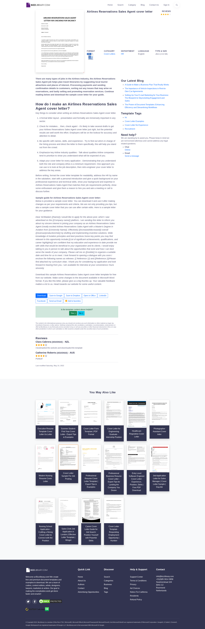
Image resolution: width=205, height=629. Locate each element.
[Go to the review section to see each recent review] (166, 14)
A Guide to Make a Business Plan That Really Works (147, 85)
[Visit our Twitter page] (28, 601)
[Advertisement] (128, 32)
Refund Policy (136, 600)
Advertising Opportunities (88, 592)
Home (110, 5)
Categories (108, 581)
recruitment (130, 129)
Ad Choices (135, 588)
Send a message (132, 156)
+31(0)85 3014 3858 (164, 579)
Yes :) (73, 313)
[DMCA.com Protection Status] (50, 601)
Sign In (166, 5)
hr (126, 117)
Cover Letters (109, 54)
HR (122, 54)
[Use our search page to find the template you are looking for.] (176, 5)
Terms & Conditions (138, 581)
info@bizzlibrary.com (165, 576)
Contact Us (154, 5)
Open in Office (90, 296)
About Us (82, 581)
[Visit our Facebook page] (34, 601)
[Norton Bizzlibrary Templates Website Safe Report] (37, 609)
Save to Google (55, 296)
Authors (81, 584)
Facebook (41, 301)
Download (41, 296)
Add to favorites (74, 301)
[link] (28, 601)
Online (127, 150)
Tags (106, 592)
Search (120, 5)
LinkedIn (102, 296)
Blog (143, 5)
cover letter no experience (136, 125)
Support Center (136, 577)
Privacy (133, 584)
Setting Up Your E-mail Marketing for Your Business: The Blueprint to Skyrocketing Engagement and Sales (147, 98)
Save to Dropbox (73, 296)
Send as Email (55, 301)
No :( (81, 313)
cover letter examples (134, 121)
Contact (81, 588)
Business (108, 584)
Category (132, 5)
